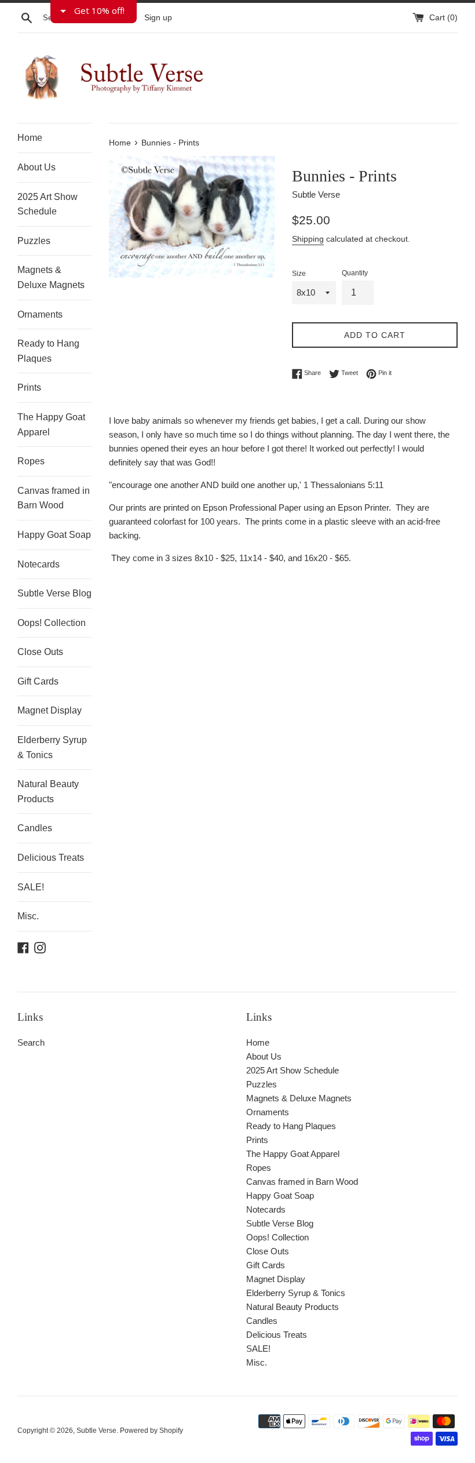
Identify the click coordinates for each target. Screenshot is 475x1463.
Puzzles (33, 241)
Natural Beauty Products (48, 791)
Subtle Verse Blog (54, 593)
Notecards (38, 564)
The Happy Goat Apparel (51, 424)
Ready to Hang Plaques (48, 351)
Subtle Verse (96, 1430)
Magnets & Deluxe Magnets (51, 277)
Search (31, 1042)
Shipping (308, 238)
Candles (34, 828)
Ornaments (40, 314)
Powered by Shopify (151, 1430)
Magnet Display (49, 710)
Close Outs (40, 652)
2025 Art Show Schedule (47, 204)
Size (299, 274)
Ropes (31, 461)
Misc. (28, 916)
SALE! (30, 887)
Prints (29, 387)
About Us (36, 167)
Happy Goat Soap (54, 535)
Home (29, 138)
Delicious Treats (50, 857)
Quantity (355, 273)
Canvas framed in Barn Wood (53, 498)
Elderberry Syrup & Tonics (52, 747)
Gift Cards (38, 681)
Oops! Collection (51, 623)
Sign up (158, 17)
